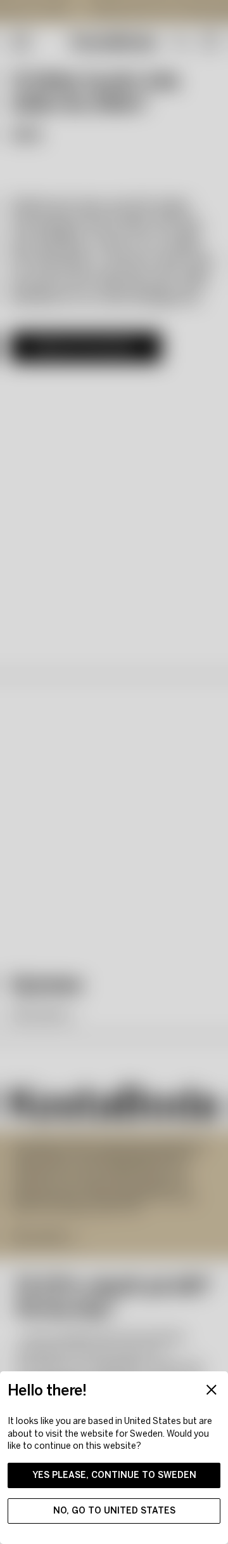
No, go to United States (114, 1510)
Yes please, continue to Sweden (114, 1475)
